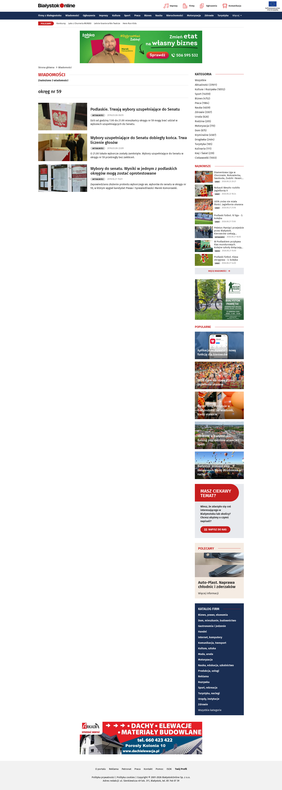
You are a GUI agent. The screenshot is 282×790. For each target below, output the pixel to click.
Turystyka (223, 15)
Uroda (198, 116)
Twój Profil (181, 769)
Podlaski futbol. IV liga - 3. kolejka (228, 217)
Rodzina (199, 121)
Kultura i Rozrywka (206, 89)
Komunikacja (235, 6)
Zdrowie (209, 15)
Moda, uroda (205, 654)
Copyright (142, 777)
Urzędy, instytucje (208, 698)
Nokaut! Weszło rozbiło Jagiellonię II (227, 189)
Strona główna (46, 67)
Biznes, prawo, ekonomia (213, 614)
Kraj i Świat (201, 153)
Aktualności (97, 115)
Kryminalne (201, 134)
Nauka (158, 15)
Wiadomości (72, 15)
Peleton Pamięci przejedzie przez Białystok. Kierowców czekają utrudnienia (229, 230)
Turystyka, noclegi (209, 693)
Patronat (126, 769)
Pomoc (159, 769)
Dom (197, 130)
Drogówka (200, 139)
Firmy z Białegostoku (50, 15)
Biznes (147, 15)
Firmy (192, 6)
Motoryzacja (194, 15)
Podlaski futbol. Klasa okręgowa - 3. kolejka (226, 258)
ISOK (169, 769)
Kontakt (148, 769)
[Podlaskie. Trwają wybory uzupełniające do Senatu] (62, 116)
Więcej (235, 15)
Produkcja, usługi (208, 670)
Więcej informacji (208, 593)
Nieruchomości (174, 15)
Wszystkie (200, 80)
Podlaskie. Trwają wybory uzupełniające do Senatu (135, 109)
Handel (202, 631)
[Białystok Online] (56, 5)
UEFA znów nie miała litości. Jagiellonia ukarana (228, 203)
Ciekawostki (202, 157)
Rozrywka (204, 682)
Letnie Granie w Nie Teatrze (107, 23)
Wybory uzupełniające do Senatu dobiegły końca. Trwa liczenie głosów (138, 140)
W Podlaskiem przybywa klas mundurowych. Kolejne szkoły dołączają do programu (227, 244)
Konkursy (61, 23)
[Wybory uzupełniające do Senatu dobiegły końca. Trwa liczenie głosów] (62, 147)
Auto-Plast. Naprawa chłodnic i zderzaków (216, 584)
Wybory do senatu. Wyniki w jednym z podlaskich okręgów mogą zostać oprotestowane (133, 171)
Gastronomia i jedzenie (212, 626)
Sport (127, 15)
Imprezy (174, 6)
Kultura (116, 15)
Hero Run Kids (130, 23)
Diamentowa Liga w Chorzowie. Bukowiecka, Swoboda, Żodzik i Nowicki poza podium (229, 175)
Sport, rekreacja (207, 687)
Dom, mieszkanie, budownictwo (217, 620)
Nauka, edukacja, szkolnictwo (216, 665)
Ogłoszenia (211, 6)
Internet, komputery (210, 637)
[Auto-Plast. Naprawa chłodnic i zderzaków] (219, 565)
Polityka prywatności (103, 777)
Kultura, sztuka (207, 648)
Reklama (203, 676)
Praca (137, 15)
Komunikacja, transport (212, 642)
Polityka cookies (126, 777)
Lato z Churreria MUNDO (79, 23)
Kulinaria (200, 148)
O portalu (100, 769)
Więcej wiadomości (217, 271)
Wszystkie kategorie (209, 710)
